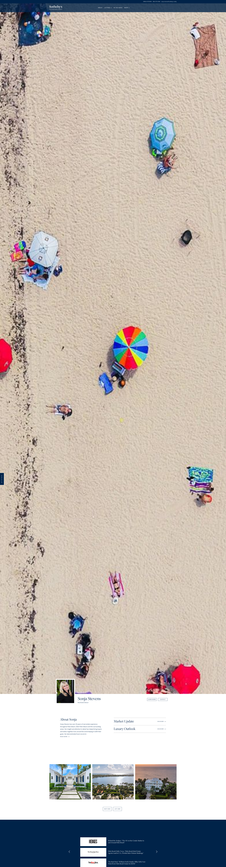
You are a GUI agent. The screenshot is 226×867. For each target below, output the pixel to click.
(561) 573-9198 (156, 1)
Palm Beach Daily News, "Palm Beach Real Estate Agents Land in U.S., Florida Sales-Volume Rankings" (125, 852)
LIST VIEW (117, 809)
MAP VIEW (107, 809)
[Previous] (70, 852)
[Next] (156, 852)
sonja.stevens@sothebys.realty (169, 1)
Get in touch (1, 479)
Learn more (152, 699)
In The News (118, 7)
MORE (126, 7)
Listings (107, 7)
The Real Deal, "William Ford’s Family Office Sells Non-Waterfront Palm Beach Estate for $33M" (127, 863)
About (100, 7)
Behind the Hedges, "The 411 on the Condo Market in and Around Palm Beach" (126, 842)
